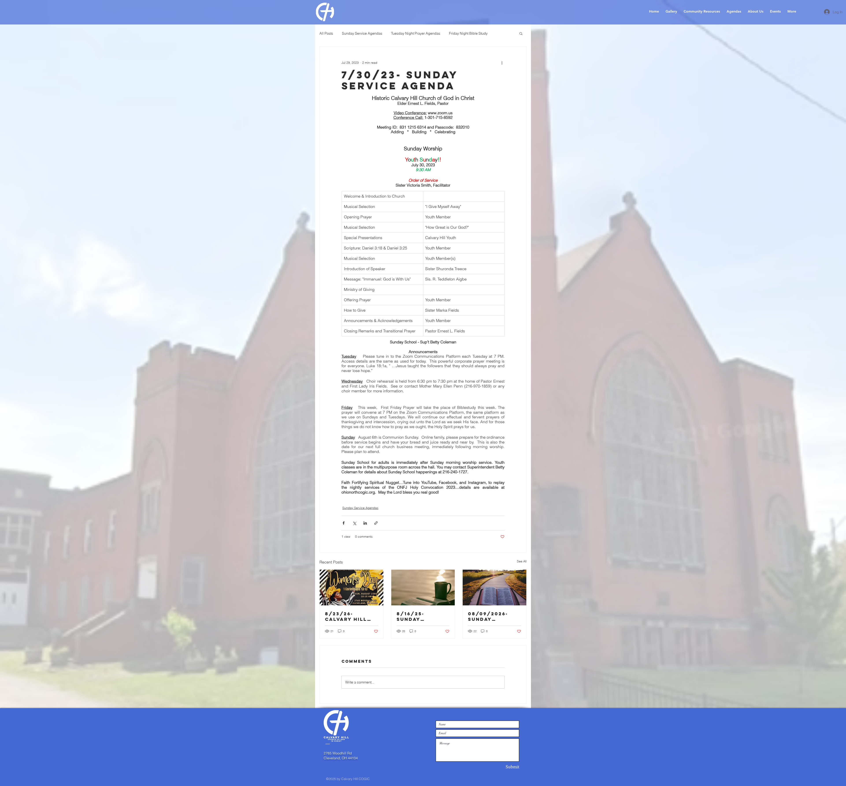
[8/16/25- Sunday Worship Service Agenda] (423, 587)
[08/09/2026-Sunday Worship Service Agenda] (494, 587)
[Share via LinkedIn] (365, 523)
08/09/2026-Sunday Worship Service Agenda (494, 616)
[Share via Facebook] (343, 523)
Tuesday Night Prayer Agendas (415, 33)
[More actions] (502, 62)
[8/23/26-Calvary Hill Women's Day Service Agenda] (351, 587)
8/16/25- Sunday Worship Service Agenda (423, 616)
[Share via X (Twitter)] (354, 523)
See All (522, 561)
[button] (521, 33)
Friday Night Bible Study (468, 33)
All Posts (326, 33)
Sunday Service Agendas (362, 33)
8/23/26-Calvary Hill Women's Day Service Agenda (351, 616)
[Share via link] (376, 523)
